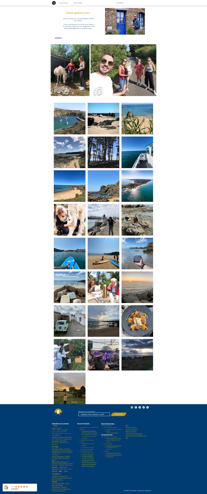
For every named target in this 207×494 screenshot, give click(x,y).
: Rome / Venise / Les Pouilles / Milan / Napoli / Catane (62, 463)
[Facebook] (136, 407)
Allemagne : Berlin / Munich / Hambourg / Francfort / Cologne (62, 450)
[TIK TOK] (143, 407)
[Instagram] (140, 407)
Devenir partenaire (132, 430)
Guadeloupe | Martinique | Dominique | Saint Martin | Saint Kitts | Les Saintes (62, 478)
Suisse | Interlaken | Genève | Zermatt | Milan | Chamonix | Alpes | (61, 458)
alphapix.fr (147, 491)
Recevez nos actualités (86, 411)
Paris (59, 453)
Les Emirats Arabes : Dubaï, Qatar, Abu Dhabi (60, 484)
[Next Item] (152, 70)
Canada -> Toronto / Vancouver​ (62, 437)
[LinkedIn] (147, 407)
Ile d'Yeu (55, 454)
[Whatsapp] (132, 407)
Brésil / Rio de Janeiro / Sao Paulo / (62, 440)
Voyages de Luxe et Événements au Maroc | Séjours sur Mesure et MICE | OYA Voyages (89, 463)
